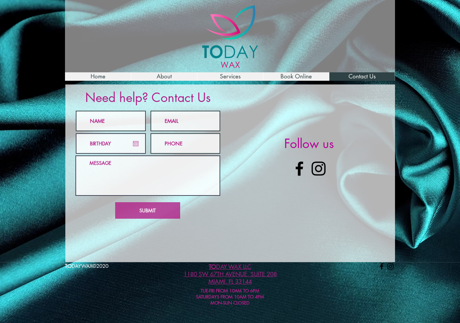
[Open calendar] (135, 143)
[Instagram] (318, 168)
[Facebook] (299, 168)
